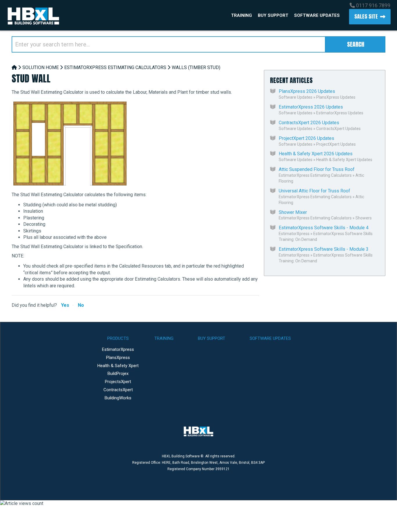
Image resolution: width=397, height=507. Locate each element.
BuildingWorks (118, 397)
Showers (363, 218)
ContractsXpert (118, 389)
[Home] (14, 67)
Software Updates (317, 15)
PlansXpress (118, 357)
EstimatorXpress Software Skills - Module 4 (324, 227)
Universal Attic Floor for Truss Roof (314, 191)
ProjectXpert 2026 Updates (306, 138)
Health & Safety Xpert (118, 365)
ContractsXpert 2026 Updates (309, 122)
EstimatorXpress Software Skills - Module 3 (324, 249)
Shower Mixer (293, 212)
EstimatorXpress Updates (339, 113)
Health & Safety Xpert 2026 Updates (316, 153)
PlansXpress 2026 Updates (307, 91)
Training (241, 15)
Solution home (40, 67)
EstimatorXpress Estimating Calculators (115, 67)
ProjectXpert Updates (336, 144)
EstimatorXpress (294, 233)
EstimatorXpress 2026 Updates (311, 107)
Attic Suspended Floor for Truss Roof (317, 169)
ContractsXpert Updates (338, 128)
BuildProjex (118, 373)
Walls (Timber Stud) (196, 67)
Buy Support (273, 15)
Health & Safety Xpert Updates (344, 159)
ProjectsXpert (118, 381)
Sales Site (366, 16)
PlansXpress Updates (335, 97)
